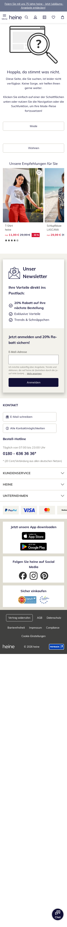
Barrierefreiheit (16, 627)
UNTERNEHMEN (15, 496)
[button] (4, 17)
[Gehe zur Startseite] (15, 17)
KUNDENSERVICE (17, 473)
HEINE (8, 484)
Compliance (52, 627)
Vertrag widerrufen (19, 617)
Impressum (35, 627)
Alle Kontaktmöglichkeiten (27, 428)
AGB (39, 617)
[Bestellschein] (44, 17)
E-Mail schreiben (19, 418)
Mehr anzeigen (34, 373)
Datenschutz (54, 617)
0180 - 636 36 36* (19, 453)
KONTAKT (10, 405)
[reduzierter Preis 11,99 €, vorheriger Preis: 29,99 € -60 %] (23, 195)
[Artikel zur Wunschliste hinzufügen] (39, 172)
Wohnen (33, 148)
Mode (33, 126)
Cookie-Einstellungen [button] (33, 636)
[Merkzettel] (53, 17)
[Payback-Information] (56, 647)
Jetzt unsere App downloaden (33, 527)
